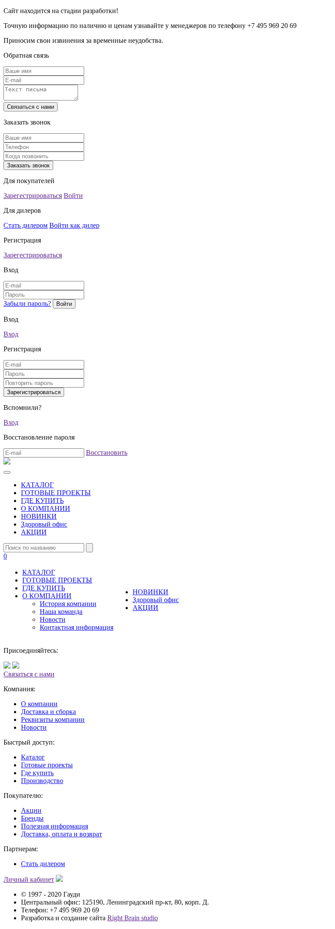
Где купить (37, 772)
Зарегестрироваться (32, 195)
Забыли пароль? (27, 303)
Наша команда (61, 611)
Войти (73, 195)
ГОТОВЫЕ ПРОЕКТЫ (56, 492)
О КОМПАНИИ (45, 508)
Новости (52, 619)
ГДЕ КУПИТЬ (42, 500)
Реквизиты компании (53, 719)
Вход (10, 334)
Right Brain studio (132, 918)
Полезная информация (54, 826)
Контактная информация (76, 627)
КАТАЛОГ (37, 485)
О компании (39, 703)
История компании (68, 603)
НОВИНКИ (39, 516)
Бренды (32, 818)
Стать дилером (25, 225)
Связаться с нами (29, 674)
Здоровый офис (44, 524)
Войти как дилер (74, 225)
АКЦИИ (34, 532)
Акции (31, 810)
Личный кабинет (28, 879)
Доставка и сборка (48, 711)
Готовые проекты (47, 765)
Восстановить (106, 452)
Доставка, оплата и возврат (61, 834)
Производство (42, 780)
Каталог (33, 757)
